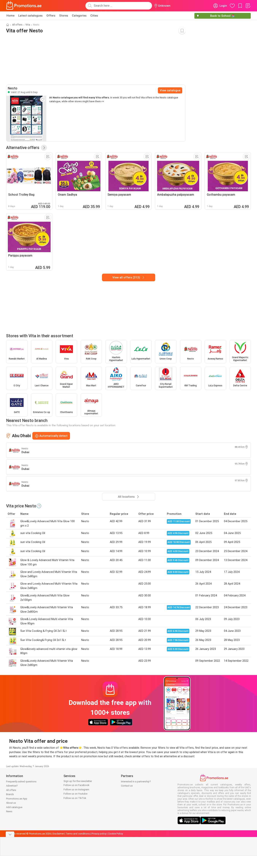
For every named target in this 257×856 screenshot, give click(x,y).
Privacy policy (99, 833)
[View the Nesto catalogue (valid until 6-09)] (26, 118)
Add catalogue (14, 807)
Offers (50, 15)
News (9, 811)
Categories (79, 15)
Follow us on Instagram (76, 789)
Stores (63, 15)
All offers (17, 24)
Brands (10, 794)
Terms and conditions (78, 833)
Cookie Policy (115, 833)
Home (10, 15)
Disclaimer (58, 833)
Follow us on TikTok (75, 798)
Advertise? (12, 785)
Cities (94, 15)
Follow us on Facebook (76, 785)
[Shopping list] (248, 6)
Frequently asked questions (21, 781)
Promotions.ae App (16, 798)
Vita (27, 24)
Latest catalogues (30, 15)
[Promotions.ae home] (24, 5)
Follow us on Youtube (75, 793)
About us (11, 802)
